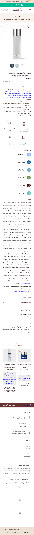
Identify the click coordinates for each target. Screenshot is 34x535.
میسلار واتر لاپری (19, 97)
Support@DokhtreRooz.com (19, 434)
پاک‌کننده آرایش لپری (10, 91)
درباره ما (28, 446)
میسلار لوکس (27, 97)
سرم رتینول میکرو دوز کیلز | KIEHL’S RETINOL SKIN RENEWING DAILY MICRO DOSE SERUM (9, 366)
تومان (4, 10)
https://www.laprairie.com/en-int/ (22, 292)
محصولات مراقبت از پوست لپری (15, 95)
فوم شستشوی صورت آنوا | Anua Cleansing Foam (24, 384)
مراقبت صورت (11, 19)
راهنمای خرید (27, 456)
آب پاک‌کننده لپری (21, 91)
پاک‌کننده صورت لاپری (25, 93)
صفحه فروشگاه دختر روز (24, 284)
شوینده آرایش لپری (14, 93)
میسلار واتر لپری (10, 97)
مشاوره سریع (12, 405)
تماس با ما (27, 449)
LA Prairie (28, 71)
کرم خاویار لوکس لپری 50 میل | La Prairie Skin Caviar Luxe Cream (24, 366)
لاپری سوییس (27, 95)
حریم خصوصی (27, 459)
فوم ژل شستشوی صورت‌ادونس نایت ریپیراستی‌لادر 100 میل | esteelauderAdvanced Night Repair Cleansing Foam (9, 388)
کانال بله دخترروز (15, 5)
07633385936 (22, 424)
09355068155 (22, 426)
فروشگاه (22, 19)
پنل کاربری (27, 454)
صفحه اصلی (27, 444)
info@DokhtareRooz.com (19, 431)
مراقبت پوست (17, 19)
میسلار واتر (6, 19)
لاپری (7, 93)
